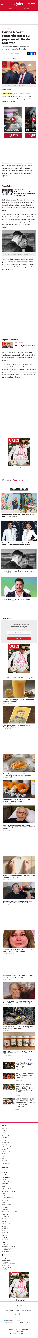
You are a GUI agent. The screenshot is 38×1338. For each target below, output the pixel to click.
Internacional (6, 1214)
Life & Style (6, 1178)
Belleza (4, 1134)
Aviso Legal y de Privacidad (19, 1329)
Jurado (4, 1153)
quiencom (20, 1313)
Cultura (4, 1137)
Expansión (6, 1208)
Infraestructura (7, 1248)
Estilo (4, 1179)
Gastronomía (6, 1142)
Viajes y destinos (7, 1146)
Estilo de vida (6, 1163)
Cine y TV (4, 1185)
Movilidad (5, 1262)
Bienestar (5, 1149)
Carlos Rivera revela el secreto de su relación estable (16, 600)
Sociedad (5, 1239)
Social (4, 1258)
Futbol (4, 1193)
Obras (4, 1218)
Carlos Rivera (7, 93)
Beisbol (4, 1195)
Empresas (5, 1209)
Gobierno (5, 1228)
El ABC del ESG (6, 1267)
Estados (4, 1235)
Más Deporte (6, 1200)
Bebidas (4, 1144)
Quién (4, 1125)
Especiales (5, 1174)
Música (4, 1186)
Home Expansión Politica (9, 1211)
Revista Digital (32, 3)
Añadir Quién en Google (10, 58)
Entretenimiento (7, 1181)
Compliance (19, 1331)
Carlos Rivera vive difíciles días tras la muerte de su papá (24, 346)
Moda (3, 1132)
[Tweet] (28, 53)
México (4, 1230)
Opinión (4, 1172)
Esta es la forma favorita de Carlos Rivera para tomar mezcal (18, 515)
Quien (15, 1314)
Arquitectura (6, 1249)
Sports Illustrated (8, 1192)
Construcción (6, 1244)
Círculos (4, 1130)
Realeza (27, 9)
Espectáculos (12, 9)
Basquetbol (6, 1199)
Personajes (5, 1148)
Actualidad (5, 1169)
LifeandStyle (6, 1223)
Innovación (5, 1265)
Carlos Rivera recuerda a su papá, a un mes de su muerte (18, 572)
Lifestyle (4, 1202)
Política (4, 1227)
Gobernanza (6, 1260)
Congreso (5, 1232)
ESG (3, 1255)
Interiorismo (6, 1251)
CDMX (3, 1234)
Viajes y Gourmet (7, 1135)
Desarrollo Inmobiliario (9, 1246)
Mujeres (5, 1167)
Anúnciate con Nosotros (19, 1334)
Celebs (4, 1162)
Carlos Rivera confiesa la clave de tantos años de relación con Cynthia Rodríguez (24, 193)
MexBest (5, 1141)
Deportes (5, 1183)
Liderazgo (5, 1171)
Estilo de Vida (6, 1151)
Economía (5, 1213)
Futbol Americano (7, 1197)
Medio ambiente (6, 1257)
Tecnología (5, 1216)
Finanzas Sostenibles (8, 1264)
